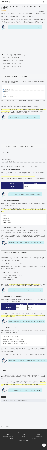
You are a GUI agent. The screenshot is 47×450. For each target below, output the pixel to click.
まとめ (4, 68)
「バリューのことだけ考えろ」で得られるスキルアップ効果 (14, 55)
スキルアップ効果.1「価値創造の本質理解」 (12, 57)
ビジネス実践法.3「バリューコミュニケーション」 (13, 66)
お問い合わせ (35, 438)
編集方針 (8, 434)
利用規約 (39, 434)
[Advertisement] (23, 40)
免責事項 (23, 434)
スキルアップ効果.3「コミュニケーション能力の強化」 (14, 60)
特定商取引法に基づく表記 (8, 436)
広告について (23, 436)
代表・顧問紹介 (39, 436)
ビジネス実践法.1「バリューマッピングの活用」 (12, 63)
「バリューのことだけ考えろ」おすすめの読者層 (12, 54)
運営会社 (12, 438)
